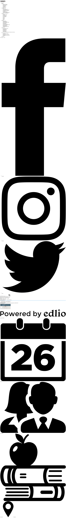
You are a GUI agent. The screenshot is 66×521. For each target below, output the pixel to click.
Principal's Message (5, 4)
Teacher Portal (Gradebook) (6, 34)
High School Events (2, 300)
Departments (4, 8)
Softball (4, 18)
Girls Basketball (4, 15)
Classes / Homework (5, 9)
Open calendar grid (8, 301)
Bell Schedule (4, 7)
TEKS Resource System (5, 33)
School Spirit (4, 5)
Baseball (4, 14)
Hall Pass (4, 35)
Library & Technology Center (6, 12)
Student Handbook (5, 21)
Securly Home (4, 31)
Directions (4, 6)
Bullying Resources (5, 25)
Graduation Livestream (5, 28)
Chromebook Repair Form (6, 26)
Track (3, 19)
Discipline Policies (5, 29)
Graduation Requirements (6, 10)
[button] (3, 3)
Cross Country (4, 16)
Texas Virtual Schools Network (6, 24)
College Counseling (5, 11)
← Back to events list (3, 301)
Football (4, 17)
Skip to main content (2, 0)
